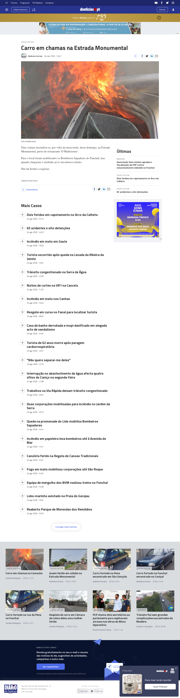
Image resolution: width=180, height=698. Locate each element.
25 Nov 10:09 (70, 581)
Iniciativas (50, 2)
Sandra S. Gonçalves (144, 626)
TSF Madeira (37, 2)
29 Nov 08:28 (160, 626)
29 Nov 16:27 (28, 623)
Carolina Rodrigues (13, 578)
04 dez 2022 (52, 56)
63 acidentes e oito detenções (132, 192)
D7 (7, 2)
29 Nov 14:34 (72, 626)
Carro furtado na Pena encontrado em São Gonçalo (110, 575)
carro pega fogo (29, 180)
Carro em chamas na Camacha (24, 573)
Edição (20, 9)
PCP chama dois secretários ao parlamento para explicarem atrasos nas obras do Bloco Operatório (111, 620)
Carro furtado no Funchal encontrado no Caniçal (151, 575)
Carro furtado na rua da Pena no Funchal (23, 616)
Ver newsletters (51, 666)
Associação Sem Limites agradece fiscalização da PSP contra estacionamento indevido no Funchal (135, 164)
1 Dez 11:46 (118, 629)
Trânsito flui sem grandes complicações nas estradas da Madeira (154, 618)
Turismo (14, 2)
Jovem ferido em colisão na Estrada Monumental (65, 575)
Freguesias (25, 2)
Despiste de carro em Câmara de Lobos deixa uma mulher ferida (67, 618)
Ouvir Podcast (160, 686)
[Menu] (6, 9)
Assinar (162, 9)
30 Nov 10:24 (114, 581)
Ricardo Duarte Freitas (102, 629)
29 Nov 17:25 (28, 578)
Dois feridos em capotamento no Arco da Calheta (138, 180)
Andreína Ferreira (56, 581)
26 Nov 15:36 (158, 581)
